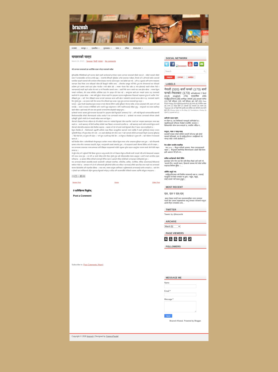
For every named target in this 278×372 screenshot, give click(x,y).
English (138, 48)
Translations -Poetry (197, 110)
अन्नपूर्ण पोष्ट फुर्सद (179, 108)
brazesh (80, 27)
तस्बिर (127, 48)
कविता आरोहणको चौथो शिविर (174, 158)
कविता (191, 108)
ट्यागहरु (180, 77)
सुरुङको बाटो (173, 112)
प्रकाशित (95, 48)
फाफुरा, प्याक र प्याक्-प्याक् (173, 131)
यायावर (100, 61)
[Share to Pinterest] (84, 176)
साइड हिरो (177, 106)
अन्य (168, 106)
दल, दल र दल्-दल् (173, 193)
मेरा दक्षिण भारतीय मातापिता (173, 145)
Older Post (156, 182)
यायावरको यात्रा (81, 56)
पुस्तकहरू (108, 48)
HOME (74, 48)
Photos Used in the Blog (179, 110)
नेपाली (95, 61)
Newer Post (77, 182)
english (176, 96)
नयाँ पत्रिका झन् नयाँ (190, 101)
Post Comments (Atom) (93, 265)
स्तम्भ (118, 48)
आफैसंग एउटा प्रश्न (171, 118)
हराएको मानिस (201, 99)
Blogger (197, 321)
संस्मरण (198, 108)
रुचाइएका (169, 77)
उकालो (186, 106)
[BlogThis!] (75, 176)
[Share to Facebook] (81, 176)
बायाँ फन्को (186, 89)
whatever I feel (198, 93)
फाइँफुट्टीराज (170, 99)
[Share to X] (78, 176)
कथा (193, 104)
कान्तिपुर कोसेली (186, 99)
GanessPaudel (112, 336)
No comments (110, 61)
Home (117, 182)
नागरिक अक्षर (202, 104)
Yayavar (89, 61)
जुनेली (166, 112)
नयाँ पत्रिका (173, 101)
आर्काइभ (190, 77)
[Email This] (73, 176)
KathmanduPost (183, 104)
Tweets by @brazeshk (173, 214)
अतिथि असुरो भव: (170, 172)
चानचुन (84, 48)
